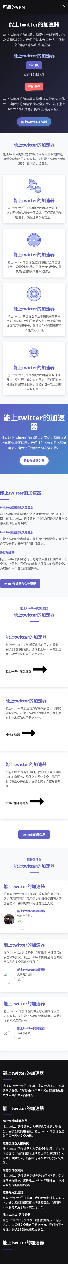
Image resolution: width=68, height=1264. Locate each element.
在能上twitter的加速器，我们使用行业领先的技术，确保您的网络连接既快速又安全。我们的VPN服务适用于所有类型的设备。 (33, 1202)
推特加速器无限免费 (16, 1143)
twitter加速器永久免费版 (20, 583)
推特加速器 (12, 734)
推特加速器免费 (34, 460)
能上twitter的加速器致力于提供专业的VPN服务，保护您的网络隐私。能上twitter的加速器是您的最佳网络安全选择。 (33, 1131)
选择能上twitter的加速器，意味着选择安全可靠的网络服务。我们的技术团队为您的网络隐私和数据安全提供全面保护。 (33, 1090)
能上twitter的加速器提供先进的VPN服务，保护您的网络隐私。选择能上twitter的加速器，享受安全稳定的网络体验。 (33, 1180)
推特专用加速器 (13, 1192)
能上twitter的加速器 (34, 121)
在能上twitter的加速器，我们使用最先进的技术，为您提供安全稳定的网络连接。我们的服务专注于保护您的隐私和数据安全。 (33, 1224)
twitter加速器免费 (16, 803)
